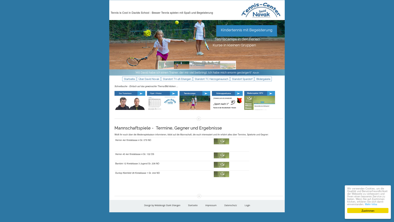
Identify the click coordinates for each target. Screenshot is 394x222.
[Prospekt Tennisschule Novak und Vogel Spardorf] (163, 100)
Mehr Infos (371, 204)
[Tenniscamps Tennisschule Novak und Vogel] (195, 100)
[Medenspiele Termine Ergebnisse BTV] (260, 100)
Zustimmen (368, 210)
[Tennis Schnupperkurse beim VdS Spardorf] (228, 100)
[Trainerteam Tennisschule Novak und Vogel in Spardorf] (131, 100)
